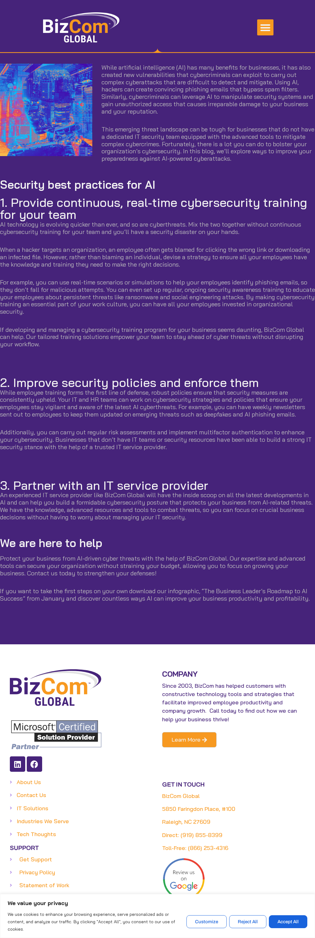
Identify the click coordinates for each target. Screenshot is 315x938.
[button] (265, 27)
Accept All (288, 921)
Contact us (42, 573)
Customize (206, 921)
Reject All (248, 921)
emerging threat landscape (151, 129)
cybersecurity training (30, 232)
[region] (157, 916)
